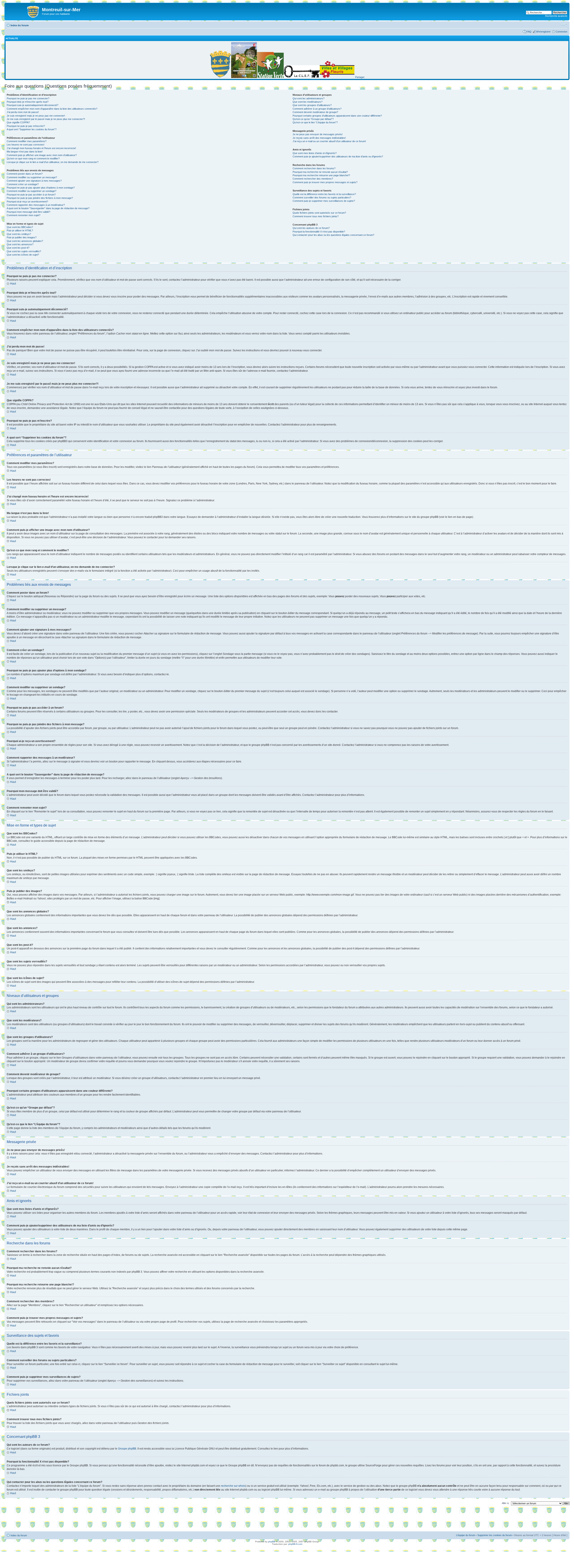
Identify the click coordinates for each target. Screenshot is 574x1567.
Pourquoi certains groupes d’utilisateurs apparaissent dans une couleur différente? (337, 115)
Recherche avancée (556, 16)
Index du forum (20, 25)
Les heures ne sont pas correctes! (25, 144)
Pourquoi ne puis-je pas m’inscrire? (26, 126)
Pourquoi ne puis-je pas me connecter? (28, 98)
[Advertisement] (287, 1520)
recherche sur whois (233, 1485)
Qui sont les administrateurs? (308, 98)
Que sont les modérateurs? (307, 101)
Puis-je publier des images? (22, 237)
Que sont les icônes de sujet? (23, 254)
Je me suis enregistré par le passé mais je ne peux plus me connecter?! (46, 119)
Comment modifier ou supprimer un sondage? (31, 191)
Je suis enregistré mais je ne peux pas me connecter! (36, 115)
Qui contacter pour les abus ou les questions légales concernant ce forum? (333, 235)
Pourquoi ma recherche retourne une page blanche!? (321, 175)
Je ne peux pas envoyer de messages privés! (318, 134)
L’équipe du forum (465, 1535)
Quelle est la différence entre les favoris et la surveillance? (324, 194)
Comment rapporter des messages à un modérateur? (36, 205)
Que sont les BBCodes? (20, 227)
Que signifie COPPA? (18, 122)
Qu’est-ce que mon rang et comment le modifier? (33, 158)
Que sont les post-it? (18, 247)
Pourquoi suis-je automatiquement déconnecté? (32, 105)
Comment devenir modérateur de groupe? (315, 112)
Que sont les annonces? (20, 244)
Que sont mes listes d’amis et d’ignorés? (315, 153)
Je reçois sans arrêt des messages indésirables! (319, 138)
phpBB (271, 1541)
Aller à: (505, 1503)
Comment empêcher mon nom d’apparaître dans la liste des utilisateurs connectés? (52, 108)
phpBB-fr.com (295, 1544)
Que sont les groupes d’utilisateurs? (312, 105)
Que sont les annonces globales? (25, 241)
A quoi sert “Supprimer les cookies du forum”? (32, 129)
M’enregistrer (543, 31)
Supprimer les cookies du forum (494, 1535)
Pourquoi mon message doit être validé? (28, 212)
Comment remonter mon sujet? (23, 215)
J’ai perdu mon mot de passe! (23, 112)
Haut (13, 283)
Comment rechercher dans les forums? (314, 168)
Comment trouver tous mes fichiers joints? (316, 216)
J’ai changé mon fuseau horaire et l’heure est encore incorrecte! (41, 148)
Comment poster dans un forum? (25, 173)
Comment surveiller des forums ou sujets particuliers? (322, 197)
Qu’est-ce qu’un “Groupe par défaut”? (313, 119)
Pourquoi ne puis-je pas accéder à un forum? (31, 194)
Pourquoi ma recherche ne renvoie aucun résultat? (320, 172)
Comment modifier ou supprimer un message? (32, 177)
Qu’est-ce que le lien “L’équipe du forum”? (315, 122)
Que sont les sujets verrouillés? (24, 251)
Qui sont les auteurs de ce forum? (311, 228)
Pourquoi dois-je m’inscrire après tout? (27, 101)
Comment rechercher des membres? (313, 178)
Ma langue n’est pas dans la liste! (25, 151)
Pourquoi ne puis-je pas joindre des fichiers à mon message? (40, 198)
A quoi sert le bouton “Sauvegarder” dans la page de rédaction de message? (48, 208)
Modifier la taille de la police (564, 24)
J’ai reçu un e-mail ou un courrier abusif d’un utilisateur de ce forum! (329, 141)
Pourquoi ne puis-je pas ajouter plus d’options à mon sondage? (41, 187)
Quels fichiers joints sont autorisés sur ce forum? (319, 212)
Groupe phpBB (127, 1448)
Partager (360, 77)
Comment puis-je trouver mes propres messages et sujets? (325, 182)
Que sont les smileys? (19, 234)
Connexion (561, 31)
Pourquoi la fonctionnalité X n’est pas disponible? (319, 231)
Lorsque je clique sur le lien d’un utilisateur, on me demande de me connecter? (52, 162)
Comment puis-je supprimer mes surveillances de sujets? (324, 201)
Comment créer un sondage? (23, 184)
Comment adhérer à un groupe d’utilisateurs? (317, 108)
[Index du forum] (24, 11)
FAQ (528, 31)
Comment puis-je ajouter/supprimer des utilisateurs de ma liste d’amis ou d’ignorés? (338, 156)
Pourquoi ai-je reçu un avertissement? (27, 201)
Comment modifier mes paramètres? (26, 141)
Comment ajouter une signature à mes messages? (34, 180)
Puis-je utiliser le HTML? (20, 230)
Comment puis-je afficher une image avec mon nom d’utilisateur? (42, 155)
